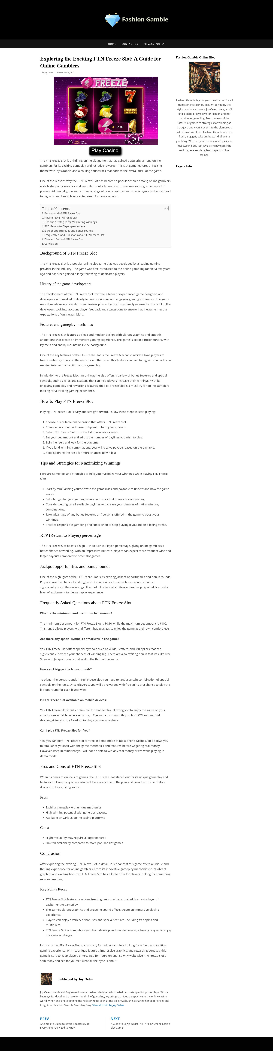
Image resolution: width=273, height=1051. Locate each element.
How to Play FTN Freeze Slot (60, 217)
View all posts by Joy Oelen (108, 1005)
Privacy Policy (154, 43)
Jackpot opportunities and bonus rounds (68, 230)
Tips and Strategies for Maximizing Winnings (70, 222)
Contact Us (129, 43)
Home (112, 43)
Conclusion (51, 243)
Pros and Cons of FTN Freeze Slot (64, 239)
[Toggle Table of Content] (164, 208)
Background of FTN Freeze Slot (62, 213)
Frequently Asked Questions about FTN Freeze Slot (74, 235)
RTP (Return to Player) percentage (64, 226)
